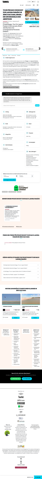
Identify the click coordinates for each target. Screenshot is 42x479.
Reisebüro (29, 5)
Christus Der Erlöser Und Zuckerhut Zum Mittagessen (17, 338)
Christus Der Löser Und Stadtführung (16, 347)
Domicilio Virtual (8, 429)
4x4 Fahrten (5, 191)
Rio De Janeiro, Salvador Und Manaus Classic (37, 351)
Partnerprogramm (35, 425)
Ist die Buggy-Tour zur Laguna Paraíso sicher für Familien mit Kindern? (17, 271)
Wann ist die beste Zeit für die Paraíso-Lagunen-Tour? (14, 277)
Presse (35, 429)
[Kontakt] (33, 5)
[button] (2, 48)
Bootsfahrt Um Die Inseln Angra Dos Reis (17, 350)
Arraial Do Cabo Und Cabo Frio (17, 358)
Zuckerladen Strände (16, 341)
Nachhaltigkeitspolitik (35, 426)
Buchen (38, 477)
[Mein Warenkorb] (37, 5)
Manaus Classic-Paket (36, 366)
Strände (19, 191)
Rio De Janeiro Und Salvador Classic (36, 341)
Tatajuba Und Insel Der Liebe (6, 334)
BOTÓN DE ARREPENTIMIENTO (21, 467)
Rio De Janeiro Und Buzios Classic (36, 334)
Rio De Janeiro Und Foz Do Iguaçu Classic (37, 360)
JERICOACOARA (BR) (7, 115)
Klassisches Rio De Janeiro (37, 363)
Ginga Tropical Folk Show (16, 334)
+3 (36, 9)
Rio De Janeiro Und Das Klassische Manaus (36, 356)
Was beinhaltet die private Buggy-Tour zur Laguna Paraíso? (15, 268)
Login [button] (22, 5)
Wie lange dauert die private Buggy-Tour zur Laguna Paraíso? (15, 265)
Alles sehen (19, 226)
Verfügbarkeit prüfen (32, 22)
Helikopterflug (16, 364)
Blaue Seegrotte (16, 344)
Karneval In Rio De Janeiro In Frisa (36, 348)
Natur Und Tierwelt (12, 191)
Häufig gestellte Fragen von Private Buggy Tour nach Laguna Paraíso (21, 258)
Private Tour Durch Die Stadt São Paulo (17, 354)
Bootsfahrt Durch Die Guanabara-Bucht (16, 361)
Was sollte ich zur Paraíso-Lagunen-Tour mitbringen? (13, 274)
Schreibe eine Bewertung (8, 226)
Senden (37, 105)
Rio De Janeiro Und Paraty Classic (36, 344)
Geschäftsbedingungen (35, 427)
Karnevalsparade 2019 (37, 338)
